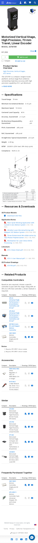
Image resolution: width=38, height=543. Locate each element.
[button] (32, 537)
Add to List (21, 61)
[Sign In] (21, 3)
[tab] (19, 83)
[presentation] (19, 271)
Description (12, 295)
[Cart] (30, 3)
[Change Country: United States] (35, 525)
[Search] (35, 2)
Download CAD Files (14, 216)
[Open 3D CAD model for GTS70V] (32, 11)
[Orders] (25, 3)
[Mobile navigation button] (3, 3)
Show (32, 51)
